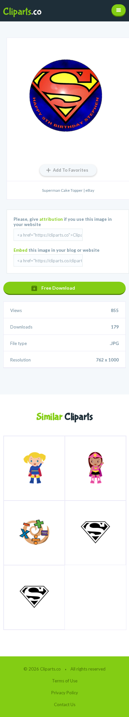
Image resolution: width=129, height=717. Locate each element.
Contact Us (64, 704)
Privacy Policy (64, 692)
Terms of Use (64, 680)
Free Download (58, 288)
